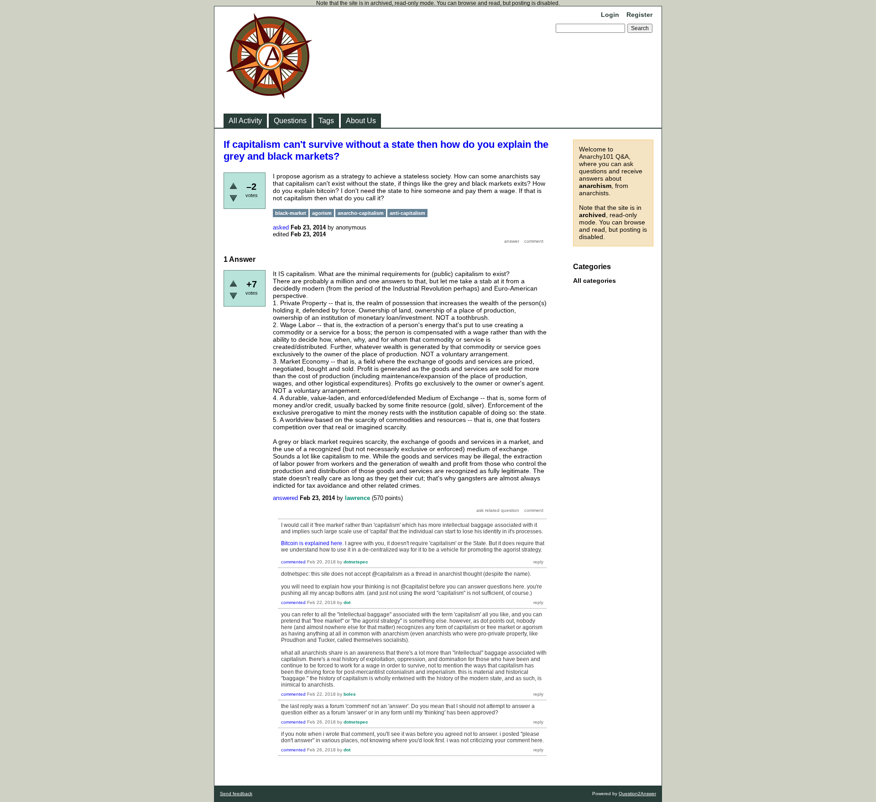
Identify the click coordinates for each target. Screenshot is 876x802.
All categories (594, 280)
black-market (290, 213)
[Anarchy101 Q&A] (269, 96)
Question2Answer (637, 793)
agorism (322, 213)
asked (281, 227)
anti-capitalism (407, 213)
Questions (290, 121)
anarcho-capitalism (361, 213)
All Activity (245, 121)
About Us (361, 121)
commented (293, 561)
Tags (326, 121)
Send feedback (236, 793)
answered (285, 498)
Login (610, 14)
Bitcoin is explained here (311, 543)
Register (639, 14)
